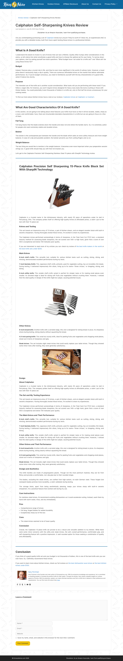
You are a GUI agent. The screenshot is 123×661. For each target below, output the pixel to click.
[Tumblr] (22, 585)
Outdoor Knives (53, 4)
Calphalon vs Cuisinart (86, 97)
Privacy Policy (110, 4)
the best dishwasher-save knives (80, 563)
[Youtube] (27, 585)
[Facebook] (17, 585)
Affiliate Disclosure (70, 4)
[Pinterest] (30, 585)
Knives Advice (23, 18)
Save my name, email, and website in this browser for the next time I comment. (46, 638)
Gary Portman (40, 29)
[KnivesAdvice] (14, 4)
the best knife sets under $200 (30, 249)
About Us (85, 4)
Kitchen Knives (38, 4)
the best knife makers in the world (89, 246)
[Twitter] (25, 585)
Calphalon (50, 38)
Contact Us (96, 4)
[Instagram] (20, 585)
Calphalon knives (69, 97)
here (58, 580)
